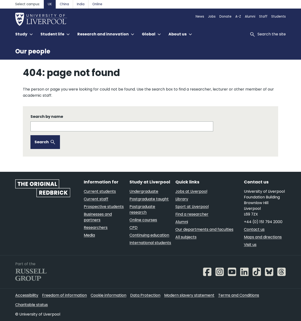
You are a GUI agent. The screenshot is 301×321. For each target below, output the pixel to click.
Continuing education (149, 235)
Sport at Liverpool (192, 206)
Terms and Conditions (238, 295)
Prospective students (104, 206)
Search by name (46, 116)
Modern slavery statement (189, 295)
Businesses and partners (98, 217)
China (64, 4)
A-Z (238, 16)
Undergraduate (143, 191)
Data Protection (145, 295)
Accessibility (26, 295)
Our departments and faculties (204, 229)
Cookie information (108, 295)
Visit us (250, 244)
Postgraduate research (142, 209)
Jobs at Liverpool (191, 191)
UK (50, 4)
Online (97, 4)
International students (150, 242)
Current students (100, 191)
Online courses (143, 220)
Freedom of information (64, 295)
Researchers (96, 227)
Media (89, 235)
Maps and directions (263, 237)
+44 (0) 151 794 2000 (263, 222)
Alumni (250, 16)
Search (42, 142)
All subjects (186, 237)
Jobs (212, 16)
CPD (133, 227)
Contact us (254, 229)
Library (181, 199)
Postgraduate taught (149, 199)
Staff (263, 16)
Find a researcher (191, 214)
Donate (225, 16)
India (80, 4)
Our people (32, 51)
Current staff (96, 199)
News (200, 16)
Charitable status (31, 304)
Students (278, 16)
